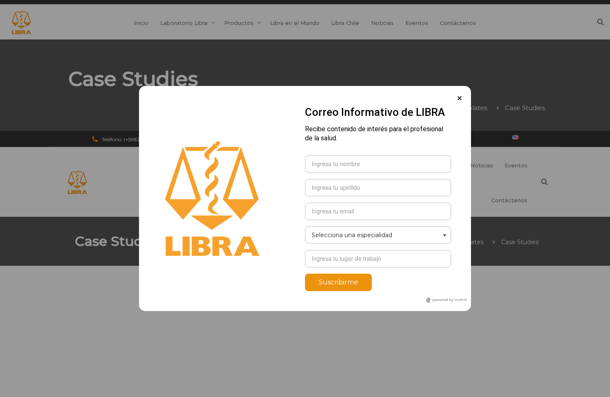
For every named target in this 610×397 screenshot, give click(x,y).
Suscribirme (338, 282)
